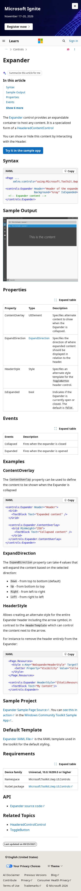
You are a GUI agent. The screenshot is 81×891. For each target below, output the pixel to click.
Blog (54, 875)
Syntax (10, 87)
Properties (12, 97)
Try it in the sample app (23, 150)
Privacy (25, 880)
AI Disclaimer (11, 875)
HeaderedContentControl (35, 128)
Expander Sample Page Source (25, 710)
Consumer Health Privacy (53, 880)
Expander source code (26, 806)
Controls (18, 49)
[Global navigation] (4, 41)
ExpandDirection (39, 338)
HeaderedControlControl (28, 824)
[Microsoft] (40, 40)
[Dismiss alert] (75, 6)
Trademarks (31, 885)
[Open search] (64, 41)
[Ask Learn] (68, 49)
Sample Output (15, 92)
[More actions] (74, 49)
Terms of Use (11, 885)
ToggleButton (20, 830)
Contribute (10, 880)
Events (10, 102)
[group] (40, 189)
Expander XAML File (17, 739)
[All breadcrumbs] (6, 49)
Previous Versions (35, 875)
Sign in (73, 41)
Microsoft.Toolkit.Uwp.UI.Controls (49, 786)
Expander (16, 117)
